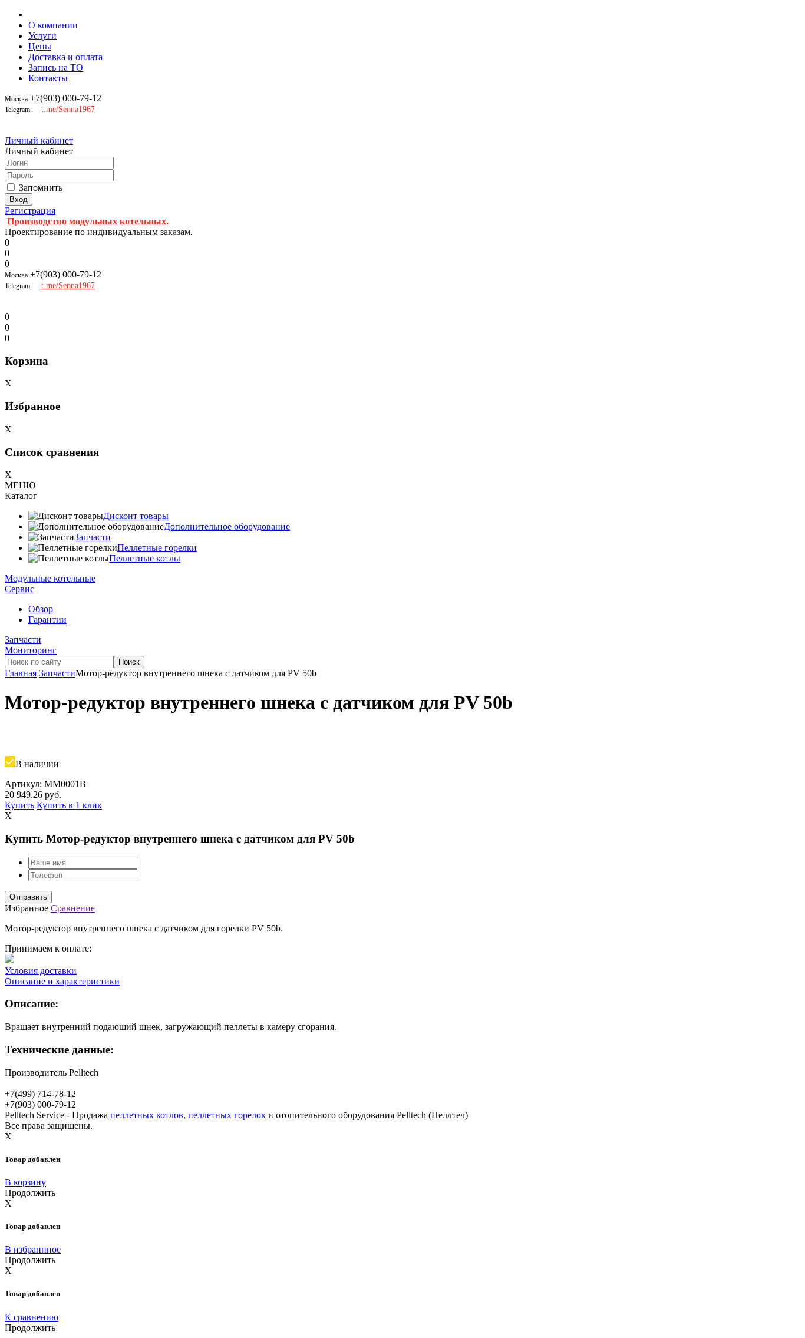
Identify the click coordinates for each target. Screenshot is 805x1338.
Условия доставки (41, 971)
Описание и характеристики (62, 981)
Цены (39, 46)
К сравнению (31, 1317)
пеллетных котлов (146, 1115)
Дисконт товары (136, 516)
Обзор (40, 609)
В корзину (25, 1182)
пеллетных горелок (227, 1115)
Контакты (48, 78)
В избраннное (33, 1249)
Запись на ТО (55, 67)
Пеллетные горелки (157, 548)
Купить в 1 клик (69, 805)
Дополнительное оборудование (227, 526)
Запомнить (40, 188)
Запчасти (92, 537)
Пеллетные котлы (144, 558)
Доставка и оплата (65, 57)
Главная (21, 673)
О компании (53, 25)
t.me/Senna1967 (68, 109)
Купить (19, 805)
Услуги (42, 36)
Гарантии (47, 620)
